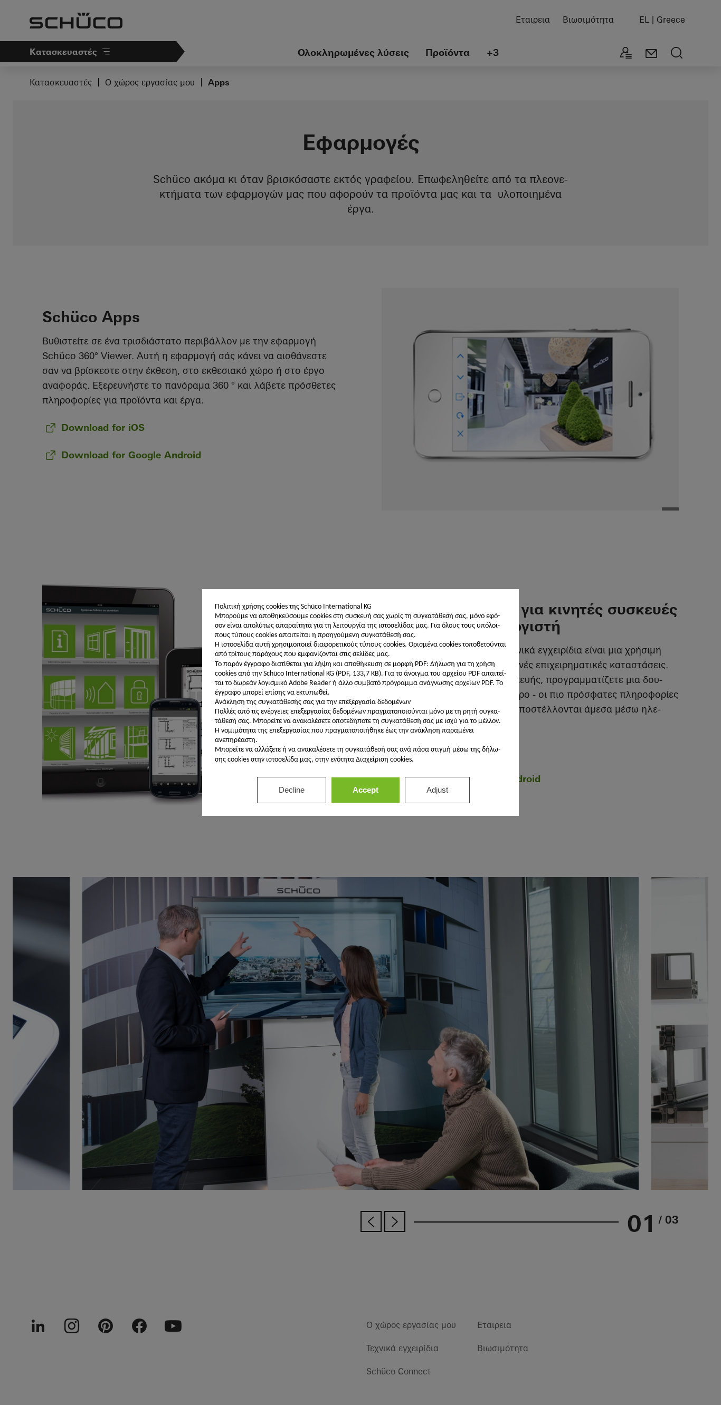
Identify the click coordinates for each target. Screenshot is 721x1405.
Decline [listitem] (292, 789)
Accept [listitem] (365, 789)
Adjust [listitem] (437, 789)
